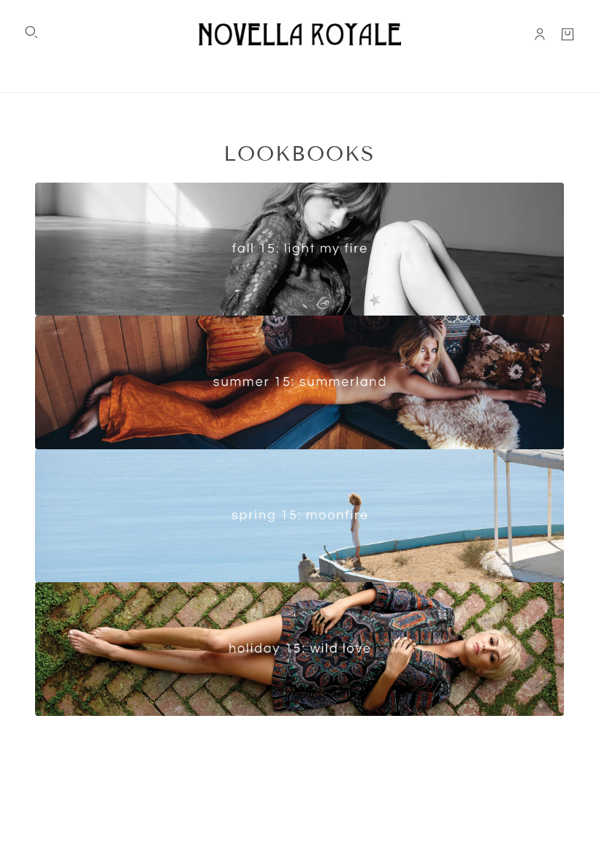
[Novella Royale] (300, 34)
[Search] (31, 32)
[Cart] (568, 34)
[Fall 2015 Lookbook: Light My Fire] (299, 449)
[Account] (540, 34)
